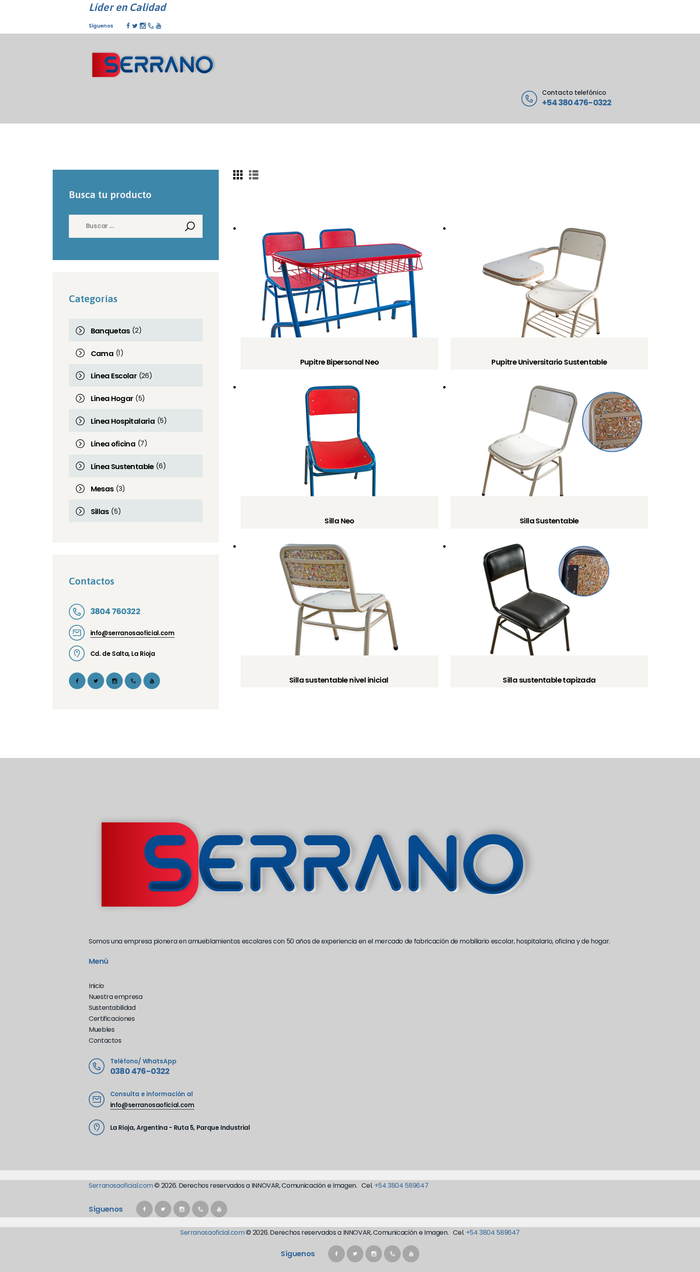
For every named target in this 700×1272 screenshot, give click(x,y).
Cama (102, 353)
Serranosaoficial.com (121, 1185)
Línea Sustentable (122, 466)
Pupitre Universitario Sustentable (549, 362)
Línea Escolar (114, 376)
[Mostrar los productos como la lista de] (253, 174)
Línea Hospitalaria (123, 421)
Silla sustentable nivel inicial (339, 680)
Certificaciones (112, 1018)
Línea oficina (113, 444)
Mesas (102, 489)
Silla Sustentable (549, 521)
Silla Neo (339, 521)
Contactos (105, 1040)
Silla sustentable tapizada (549, 680)
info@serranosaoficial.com (132, 633)
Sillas (100, 511)
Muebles (101, 1029)
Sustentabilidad (112, 1007)
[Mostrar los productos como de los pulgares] (238, 174)
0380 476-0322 (140, 1071)
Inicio (96, 985)
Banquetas (110, 331)
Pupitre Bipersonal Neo (339, 362)
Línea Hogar (112, 398)
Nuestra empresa (116, 996)
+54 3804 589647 (401, 1185)
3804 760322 (115, 611)
